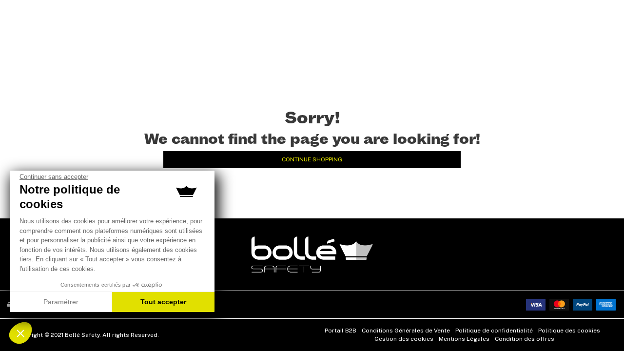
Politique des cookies (569, 330)
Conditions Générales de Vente (406, 330)
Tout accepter (163, 302)
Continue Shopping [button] (312, 159)
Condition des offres (524, 338)
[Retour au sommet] (601, 326)
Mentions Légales (464, 338)
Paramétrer (60, 302)
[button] (20, 333)
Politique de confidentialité (494, 330)
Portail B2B (340, 330)
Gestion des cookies (403, 338)
